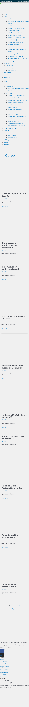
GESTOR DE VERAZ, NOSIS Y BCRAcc (17, 58)
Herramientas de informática (15, 56)
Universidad (7, 77)
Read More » (4, 206)
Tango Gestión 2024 (13, 47)
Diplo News (7, 75)
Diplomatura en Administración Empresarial (9, 245)
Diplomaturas (9, 19)
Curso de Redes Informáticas (15, 35)
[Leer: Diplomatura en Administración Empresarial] (14, 227)
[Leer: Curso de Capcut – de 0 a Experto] (14, 177)
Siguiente (15, 609)
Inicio (5, 14)
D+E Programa (7, 72)
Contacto (6, 63)
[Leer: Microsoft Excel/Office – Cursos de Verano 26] (14, 349)
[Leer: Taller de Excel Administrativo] (14, 568)
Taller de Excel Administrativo (15, 42)
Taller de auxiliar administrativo (16, 28)
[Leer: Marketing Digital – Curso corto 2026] (14, 399)
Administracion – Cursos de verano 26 (13, 437)
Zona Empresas (12, 68)
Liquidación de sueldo (13, 30)
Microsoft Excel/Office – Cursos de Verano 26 (13, 366)
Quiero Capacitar (12, 70)
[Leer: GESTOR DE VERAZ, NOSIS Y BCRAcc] (14, 300)
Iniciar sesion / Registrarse (11, 61)
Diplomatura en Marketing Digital (10, 268)
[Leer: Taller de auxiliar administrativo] (14, 519)
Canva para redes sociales (14, 44)
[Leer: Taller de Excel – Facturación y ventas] (14, 469)
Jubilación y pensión (13, 54)
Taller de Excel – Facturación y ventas (17, 33)
